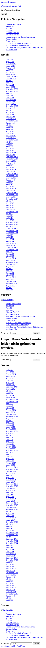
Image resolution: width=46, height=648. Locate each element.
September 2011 (12, 283)
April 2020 (10, 148)
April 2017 (10, 203)
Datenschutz (10, 41)
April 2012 (10, 273)
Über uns (9, 31)
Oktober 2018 (11, 178)
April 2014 (10, 239)
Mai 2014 (9, 237)
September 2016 (12, 212)
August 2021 (10, 123)
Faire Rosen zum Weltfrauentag (17, 45)
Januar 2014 (10, 245)
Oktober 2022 (11, 104)
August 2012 (10, 267)
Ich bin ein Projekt (12, 35)
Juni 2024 (9, 83)
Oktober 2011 (11, 281)
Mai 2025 (9, 70)
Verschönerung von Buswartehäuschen (20, 37)
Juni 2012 (9, 271)
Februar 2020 (11, 152)
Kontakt (9, 28)
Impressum (10, 26)
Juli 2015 (9, 226)
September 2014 (12, 233)
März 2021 (10, 133)
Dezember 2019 (12, 157)
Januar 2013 (10, 260)
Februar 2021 (11, 136)
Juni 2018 (9, 182)
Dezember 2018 (12, 174)
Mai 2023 (9, 95)
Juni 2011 (9, 290)
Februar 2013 (11, 258)
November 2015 (12, 222)
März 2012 (10, 275)
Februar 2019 (11, 169)
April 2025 (10, 72)
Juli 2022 (9, 110)
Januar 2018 (10, 191)
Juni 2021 (9, 127)
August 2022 (10, 108)
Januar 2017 (10, 210)
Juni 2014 (9, 235)
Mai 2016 (9, 218)
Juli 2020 (9, 142)
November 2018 (12, 176)
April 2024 (10, 85)
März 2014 (10, 241)
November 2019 (12, 159)
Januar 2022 (10, 117)
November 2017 (12, 195)
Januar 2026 (10, 66)
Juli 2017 (9, 201)
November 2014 (12, 231)
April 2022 (10, 112)
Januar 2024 (10, 87)
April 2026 (10, 62)
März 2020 (10, 150)
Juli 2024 (9, 81)
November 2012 (12, 262)
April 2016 (10, 220)
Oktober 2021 (11, 119)
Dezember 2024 (12, 76)
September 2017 (12, 199)
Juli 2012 (9, 269)
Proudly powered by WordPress (13, 646)
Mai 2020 (9, 146)
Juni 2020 (9, 144)
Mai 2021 (9, 129)
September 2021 (12, 121)
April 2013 (10, 254)
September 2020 (12, 140)
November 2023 (12, 89)
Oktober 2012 (11, 264)
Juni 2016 (9, 216)
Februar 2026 (11, 64)
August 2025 (10, 68)
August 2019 (10, 163)
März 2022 (10, 114)
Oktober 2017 (11, 197)
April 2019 (10, 167)
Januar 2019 (10, 172)
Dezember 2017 (12, 193)
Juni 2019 (9, 165)
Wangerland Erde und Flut (11, 6)
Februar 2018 (11, 188)
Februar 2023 (11, 100)
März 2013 (10, 256)
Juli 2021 (9, 125)
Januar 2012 (10, 279)
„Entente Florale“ (12, 33)
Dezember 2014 (12, 229)
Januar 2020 (10, 155)
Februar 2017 (11, 207)
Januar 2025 (10, 74)
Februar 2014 (11, 243)
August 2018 (10, 180)
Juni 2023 (9, 93)
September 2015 (12, 224)
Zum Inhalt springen (8, 2)
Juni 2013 (9, 252)
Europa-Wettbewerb (13, 24)
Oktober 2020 (11, 138)
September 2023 (12, 91)
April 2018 (10, 186)
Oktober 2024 (11, 79)
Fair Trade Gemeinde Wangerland (18, 43)
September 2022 (12, 106)
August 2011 (10, 286)
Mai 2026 (9, 60)
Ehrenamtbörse (11, 39)
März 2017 (10, 205)
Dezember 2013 (12, 248)
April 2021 (10, 131)
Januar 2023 (10, 102)
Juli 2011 (9, 288)
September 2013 (12, 250)
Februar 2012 (11, 277)
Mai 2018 (9, 184)
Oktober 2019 (11, 161)
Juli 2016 (9, 214)
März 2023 (10, 98)
